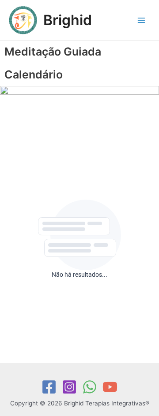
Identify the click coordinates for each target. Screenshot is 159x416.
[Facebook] (49, 386)
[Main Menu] (141, 20)
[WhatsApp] (89, 386)
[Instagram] (69, 386)
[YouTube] (109, 386)
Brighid (67, 20)
